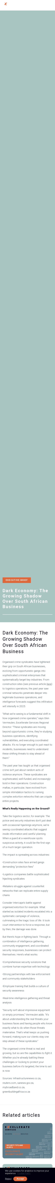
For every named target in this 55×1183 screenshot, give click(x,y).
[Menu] (50, 5)
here (49, 684)
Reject (8, 1179)
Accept (20, 1179)
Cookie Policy (23, 1173)
